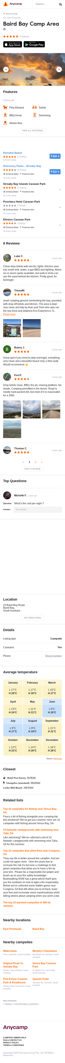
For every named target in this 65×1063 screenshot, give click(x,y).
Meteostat (57, 758)
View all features (32, 131)
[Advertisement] (32, 557)
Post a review (33, 469)
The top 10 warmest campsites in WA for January (27, 904)
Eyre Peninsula (14, 18)
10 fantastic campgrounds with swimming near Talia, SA (31, 831)
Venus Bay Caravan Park (44, 965)
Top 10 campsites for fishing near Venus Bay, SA (30, 811)
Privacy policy (11, 1043)
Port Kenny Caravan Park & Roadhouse (15, 981)
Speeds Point (40, 979)
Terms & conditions (13, 1045)
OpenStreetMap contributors (26, 1004)
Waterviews (10, 951)
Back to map (11, 14)
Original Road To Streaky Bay (13, 965)
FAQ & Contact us (12, 1040)
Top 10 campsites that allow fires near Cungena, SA (31, 852)
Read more (9, 314)
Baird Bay (38, 929)
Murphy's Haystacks (44, 951)
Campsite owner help (14, 1038)
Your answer (21, 509)
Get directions (32, 618)
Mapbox (8, 1004)
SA (4, 18)
